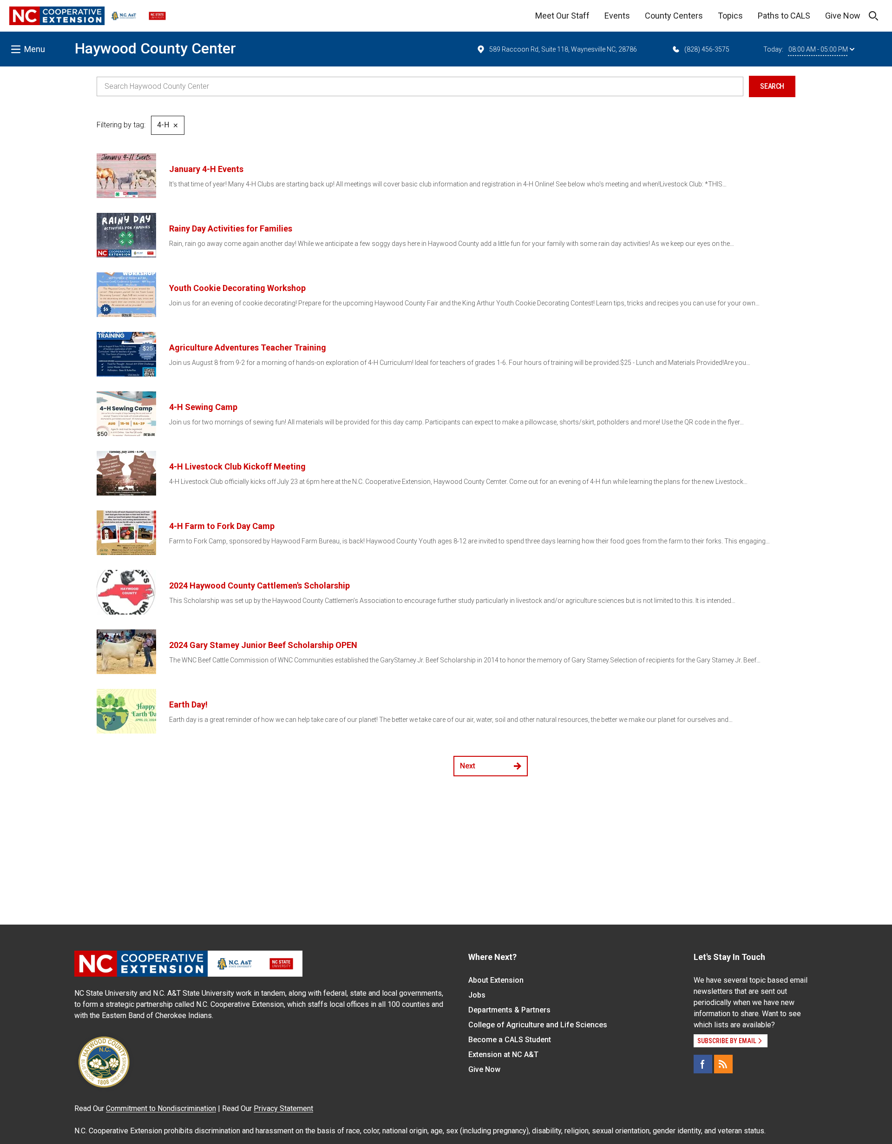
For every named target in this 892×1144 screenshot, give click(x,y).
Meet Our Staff (562, 15)
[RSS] (723, 1064)
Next (467, 765)
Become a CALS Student (509, 1039)
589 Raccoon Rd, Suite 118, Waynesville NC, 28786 (563, 49)
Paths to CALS (784, 15)
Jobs (476, 995)
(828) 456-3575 (706, 49)
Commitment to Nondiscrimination (161, 1108)
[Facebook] (703, 1064)
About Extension (496, 980)
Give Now (842, 15)
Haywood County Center (155, 48)
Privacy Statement (283, 1108)
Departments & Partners (509, 1009)
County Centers (674, 15)
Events (617, 15)
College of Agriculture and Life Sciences (537, 1024)
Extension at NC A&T (503, 1054)
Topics (730, 15)
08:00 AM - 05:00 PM (818, 49)
